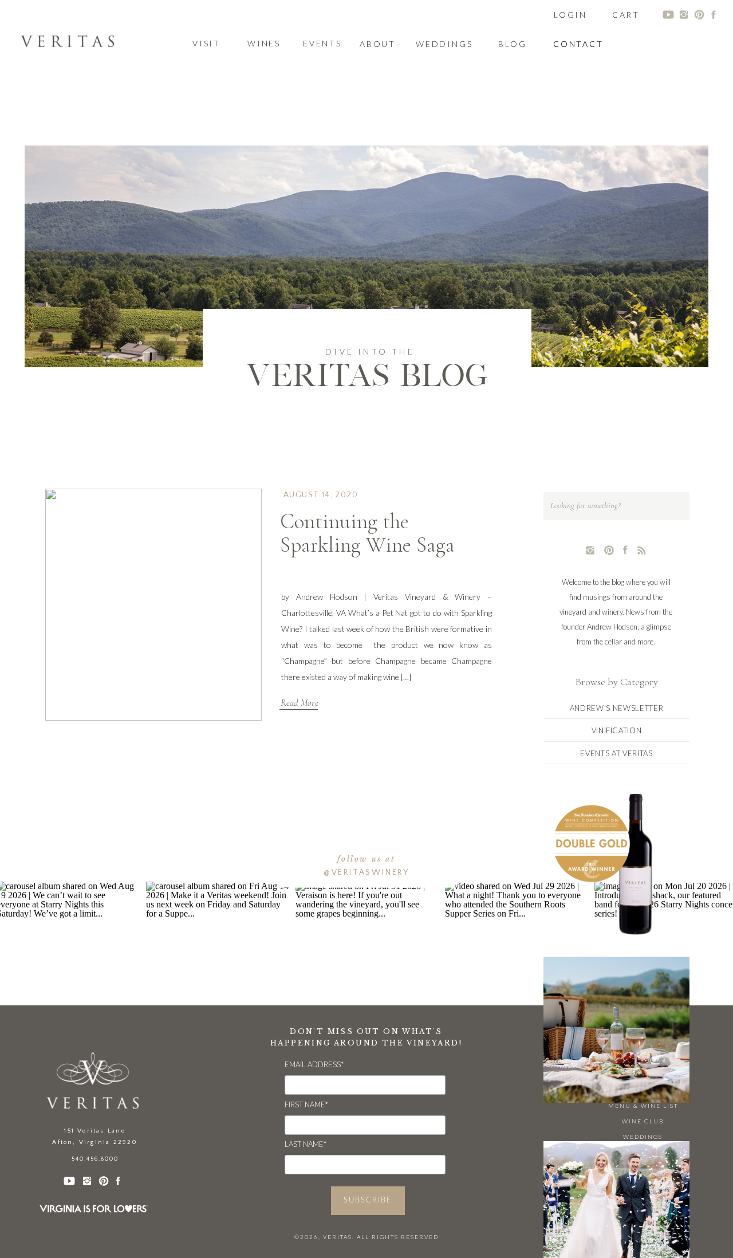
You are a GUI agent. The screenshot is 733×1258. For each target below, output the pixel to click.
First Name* (306, 1104)
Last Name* (305, 1144)
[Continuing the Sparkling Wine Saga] (153, 605)
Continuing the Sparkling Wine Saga (367, 533)
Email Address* (314, 1064)
